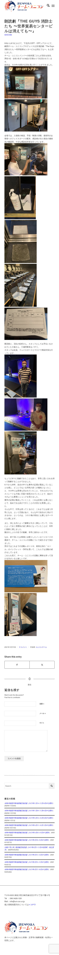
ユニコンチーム (41, 647)
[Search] (47, 5)
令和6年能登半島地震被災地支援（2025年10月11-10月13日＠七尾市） (29, 825)
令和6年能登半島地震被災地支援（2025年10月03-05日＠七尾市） (27, 832)
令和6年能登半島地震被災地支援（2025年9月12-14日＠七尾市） (27, 855)
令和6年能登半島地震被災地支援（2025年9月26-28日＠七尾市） (27, 840)
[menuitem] (47, 5)
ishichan (8, 35)
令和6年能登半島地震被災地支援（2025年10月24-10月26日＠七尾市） (29, 818)
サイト (42, 723)
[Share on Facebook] (17, 664)
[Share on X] (42, 664)
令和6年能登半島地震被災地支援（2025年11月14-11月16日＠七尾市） (29, 803)
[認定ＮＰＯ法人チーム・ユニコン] (24, 5)
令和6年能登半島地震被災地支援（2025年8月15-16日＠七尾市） (27, 869)
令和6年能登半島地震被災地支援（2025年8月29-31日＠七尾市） (27, 862)
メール (43, 713)
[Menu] (53, 5)
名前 (42, 703)
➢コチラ (32, 904)
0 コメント (23, 647)
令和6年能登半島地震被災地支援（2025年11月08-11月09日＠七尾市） (29, 810)
